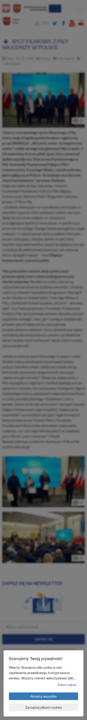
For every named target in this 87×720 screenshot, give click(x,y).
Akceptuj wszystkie (43, 696)
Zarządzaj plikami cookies (43, 707)
